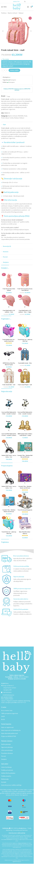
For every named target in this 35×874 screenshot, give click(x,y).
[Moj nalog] (28, 6)
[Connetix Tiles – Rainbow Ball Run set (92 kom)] (25, 446)
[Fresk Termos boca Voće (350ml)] (9, 279)
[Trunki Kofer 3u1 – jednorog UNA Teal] (25, 330)
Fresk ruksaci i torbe (7, 118)
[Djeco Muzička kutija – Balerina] (25, 523)
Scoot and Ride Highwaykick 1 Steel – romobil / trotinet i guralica (9, 413)
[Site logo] (17, 7)
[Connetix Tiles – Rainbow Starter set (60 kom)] (25, 477)
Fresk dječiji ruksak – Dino (25, 363)
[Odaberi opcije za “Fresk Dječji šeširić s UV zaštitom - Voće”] (8, 306)
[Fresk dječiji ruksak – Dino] (25, 354)
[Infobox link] (17, 558)
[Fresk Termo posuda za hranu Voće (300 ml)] (25, 279)
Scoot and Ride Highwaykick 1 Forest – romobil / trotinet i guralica (8, 435)
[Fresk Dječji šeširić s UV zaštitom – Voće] (9, 301)
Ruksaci (21, 13)
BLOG (3, 719)
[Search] (25, 1)
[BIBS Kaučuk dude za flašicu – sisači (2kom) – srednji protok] (25, 424)
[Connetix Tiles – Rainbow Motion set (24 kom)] (9, 501)
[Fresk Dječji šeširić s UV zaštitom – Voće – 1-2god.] (25, 301)
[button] (2, 31)
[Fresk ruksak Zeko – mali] (9, 375)
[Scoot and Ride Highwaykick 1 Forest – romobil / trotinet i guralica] (9, 424)
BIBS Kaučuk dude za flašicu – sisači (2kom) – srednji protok (25, 435)
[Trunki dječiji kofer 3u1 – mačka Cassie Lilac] (9, 330)
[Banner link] (17, 662)
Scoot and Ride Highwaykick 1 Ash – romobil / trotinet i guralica (25, 413)
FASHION (20, 116)
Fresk (25, 116)
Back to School (12, 13)
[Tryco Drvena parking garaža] (25, 501)
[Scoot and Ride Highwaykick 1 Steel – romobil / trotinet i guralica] (9, 403)
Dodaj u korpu (14, 70)
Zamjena (4, 759)
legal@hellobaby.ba (17, 861)
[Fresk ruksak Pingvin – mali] (25, 375)
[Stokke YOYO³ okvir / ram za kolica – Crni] (9, 446)
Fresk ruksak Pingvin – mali (25, 384)
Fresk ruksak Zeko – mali (8, 384)
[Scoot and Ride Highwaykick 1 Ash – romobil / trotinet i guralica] (25, 403)
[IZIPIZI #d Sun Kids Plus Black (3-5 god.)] (9, 354)
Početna (3, 13)
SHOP (3, 716)
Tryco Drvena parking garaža (25, 510)
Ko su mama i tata (6, 710)
